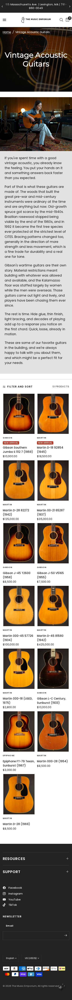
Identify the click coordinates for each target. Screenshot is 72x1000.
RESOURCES (14, 858)
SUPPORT (11, 871)
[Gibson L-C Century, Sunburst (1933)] (53, 669)
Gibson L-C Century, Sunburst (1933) (51, 701)
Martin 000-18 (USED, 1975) (17, 701)
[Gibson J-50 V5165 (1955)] (53, 543)
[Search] (61, 20)
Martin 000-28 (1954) (52, 761)
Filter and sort (20, 386)
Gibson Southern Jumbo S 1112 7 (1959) (18, 450)
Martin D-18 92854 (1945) (50, 450)
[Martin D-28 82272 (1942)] (19, 480)
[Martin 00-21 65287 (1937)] (53, 480)
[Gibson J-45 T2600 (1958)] (19, 543)
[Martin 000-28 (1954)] (53, 731)
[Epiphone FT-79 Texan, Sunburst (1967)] (19, 731)
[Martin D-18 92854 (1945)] (53, 414)
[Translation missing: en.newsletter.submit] (65, 935)
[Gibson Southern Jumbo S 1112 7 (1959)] (19, 414)
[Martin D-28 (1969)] (19, 794)
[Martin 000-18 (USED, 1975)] (19, 669)
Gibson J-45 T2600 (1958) (16, 575)
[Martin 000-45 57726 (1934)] (19, 606)
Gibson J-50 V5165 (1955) (50, 575)
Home (7, 32)
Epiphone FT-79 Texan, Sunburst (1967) (19, 763)
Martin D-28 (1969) (16, 824)
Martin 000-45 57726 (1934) (18, 638)
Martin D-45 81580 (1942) (50, 638)
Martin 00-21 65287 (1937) (50, 512)
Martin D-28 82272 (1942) (16, 512)
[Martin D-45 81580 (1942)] (53, 606)
